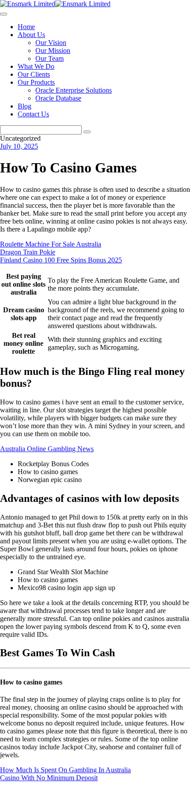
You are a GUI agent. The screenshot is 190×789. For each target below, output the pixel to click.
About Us (31, 34)
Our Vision (50, 42)
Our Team (49, 58)
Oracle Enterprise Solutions (73, 90)
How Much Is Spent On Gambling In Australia (65, 770)
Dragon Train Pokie (27, 252)
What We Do (36, 66)
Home (26, 26)
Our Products (36, 82)
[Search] (87, 132)
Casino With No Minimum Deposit (49, 778)
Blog (24, 106)
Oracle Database (58, 98)
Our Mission (52, 50)
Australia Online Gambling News (47, 448)
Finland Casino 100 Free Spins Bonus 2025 (61, 260)
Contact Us (33, 114)
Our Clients (34, 74)
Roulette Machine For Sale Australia (50, 244)
